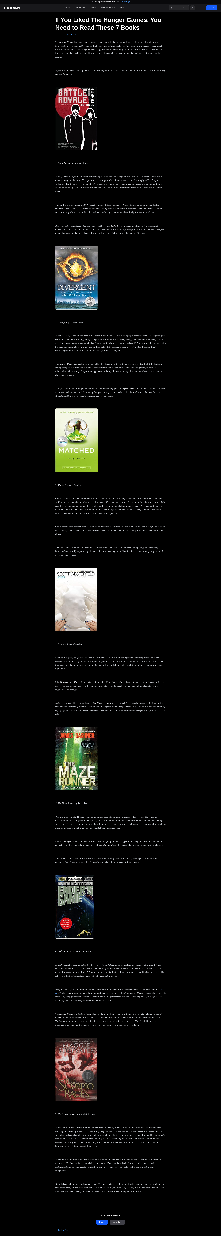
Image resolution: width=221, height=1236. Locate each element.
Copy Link (117, 1222)
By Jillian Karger (73, 35)
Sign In (200, 8)
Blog (122, 8)
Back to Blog (63, 1230)
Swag (67, 8)
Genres (92, 8)
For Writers (80, 8)
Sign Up (211, 8)
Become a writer (108, 8)
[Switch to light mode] (192, 7)
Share (102, 1222)
